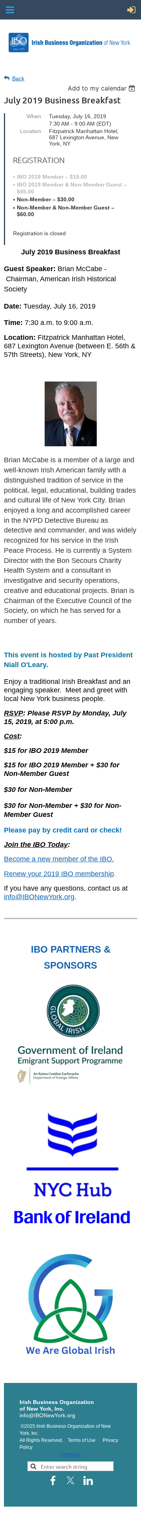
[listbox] (102, 88)
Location (30, 131)
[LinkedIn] (88, 1480)
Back (18, 78)
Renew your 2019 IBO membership (59, 874)
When (34, 116)
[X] (70, 1480)
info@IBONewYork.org (39, 897)
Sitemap (70, 1454)
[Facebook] (52, 1480)
